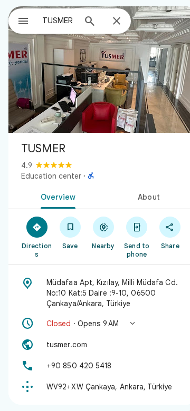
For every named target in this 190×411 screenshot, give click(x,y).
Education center (51, 176)
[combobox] (58, 20)
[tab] (56, 196)
